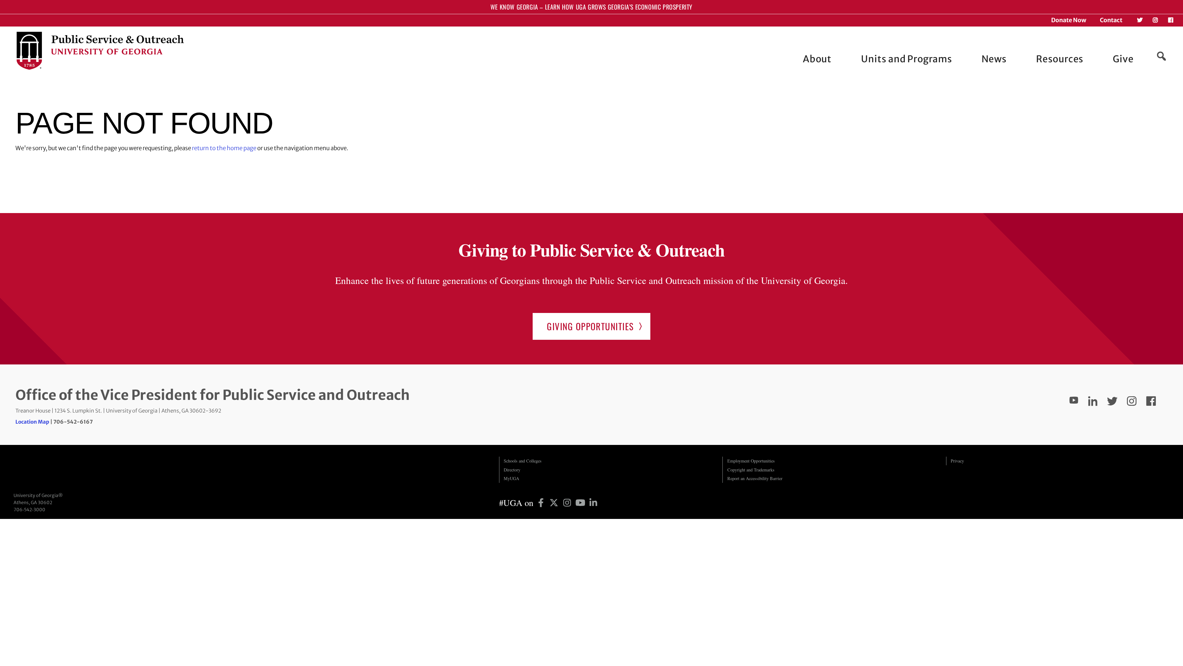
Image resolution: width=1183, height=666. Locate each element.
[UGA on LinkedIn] (593, 502)
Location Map (32, 422)
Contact (1111, 20)
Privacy (957, 461)
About (817, 59)
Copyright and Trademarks (750, 470)
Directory (512, 470)
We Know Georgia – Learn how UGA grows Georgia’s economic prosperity (591, 6)
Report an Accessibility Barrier (755, 478)
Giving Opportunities (590, 326)
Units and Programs (906, 59)
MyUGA (511, 478)
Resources (1059, 59)
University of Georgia (60, 469)
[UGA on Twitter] (555, 502)
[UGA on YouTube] (581, 502)
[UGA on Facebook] (542, 502)
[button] (1161, 56)
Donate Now (1068, 20)
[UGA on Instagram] (568, 502)
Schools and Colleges (523, 461)
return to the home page (224, 148)
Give (1123, 59)
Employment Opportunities (751, 461)
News (994, 59)
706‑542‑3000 (29, 509)
